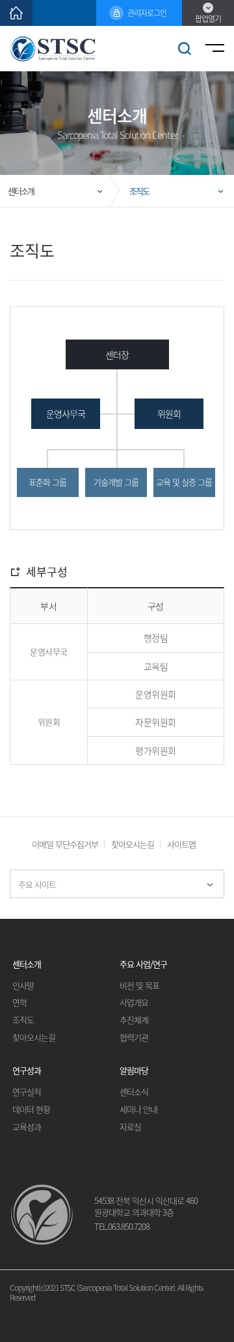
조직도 (23, 1020)
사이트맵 (181, 844)
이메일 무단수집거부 (65, 844)
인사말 (23, 985)
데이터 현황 (31, 1109)
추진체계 (134, 1020)
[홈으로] (16, 13)
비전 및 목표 (139, 985)
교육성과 (26, 1127)
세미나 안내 (138, 1109)
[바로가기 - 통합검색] (184, 48)
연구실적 (26, 1092)
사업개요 (134, 1002)
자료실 (130, 1127)
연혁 (19, 1002)
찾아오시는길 (132, 844)
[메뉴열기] (212, 48)
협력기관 (134, 1037)
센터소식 (134, 1092)
